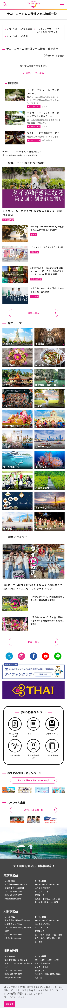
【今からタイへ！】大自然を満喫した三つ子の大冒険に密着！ (47, 598)
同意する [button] (9, 1004)
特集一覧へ (33, 313)
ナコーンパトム (19, 151)
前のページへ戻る (35, 73)
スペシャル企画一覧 (33, 809)
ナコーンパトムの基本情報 (19, 29)
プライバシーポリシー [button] (15, 997)
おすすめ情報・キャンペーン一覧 (33, 780)
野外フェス (34, 151)
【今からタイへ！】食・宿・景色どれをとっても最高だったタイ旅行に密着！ (47, 620)
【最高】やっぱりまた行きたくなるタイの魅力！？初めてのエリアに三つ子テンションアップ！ (32, 587)
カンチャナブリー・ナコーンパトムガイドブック (49, 30)
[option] (8, 790)
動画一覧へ (33, 642)
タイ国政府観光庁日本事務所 (32, 866)
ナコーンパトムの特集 (17, 36)
